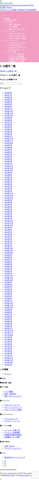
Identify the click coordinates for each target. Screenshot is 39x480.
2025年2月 (8, 134)
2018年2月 (8, 326)
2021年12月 (8, 221)
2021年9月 (8, 227)
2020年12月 (8, 248)
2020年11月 (8, 250)
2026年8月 (8, 93)
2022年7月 (8, 205)
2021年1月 (8, 246)
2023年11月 (8, 168)
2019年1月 (8, 301)
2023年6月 (8, 179)
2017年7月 (8, 342)
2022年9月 (8, 200)
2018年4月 (8, 321)
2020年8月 (8, 257)
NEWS (6, 18)
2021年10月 (8, 225)
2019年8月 (8, 285)
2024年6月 (8, 152)
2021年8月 (8, 230)
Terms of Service (24, 475)
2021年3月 (8, 241)
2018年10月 (8, 307)
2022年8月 (8, 202)
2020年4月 (8, 266)
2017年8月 (8, 339)
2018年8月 (8, 312)
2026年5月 (8, 99)
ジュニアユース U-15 (17, 43)
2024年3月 (8, 159)
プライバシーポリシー (13, 448)
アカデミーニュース (16, 50)
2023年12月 (8, 166)
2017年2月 (8, 353)
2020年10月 (8, 253)
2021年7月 (8, 232)
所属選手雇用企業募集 (17, 59)
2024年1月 (8, 163)
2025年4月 (8, 129)
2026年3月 (8, 104)
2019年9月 (8, 282)
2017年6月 (8, 344)
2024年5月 (8, 154)
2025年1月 (8, 136)
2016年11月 (8, 360)
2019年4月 (8, 294)
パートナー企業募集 (16, 56)
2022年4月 (8, 211)
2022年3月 (8, 214)
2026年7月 (8, 95)
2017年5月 (8, 346)
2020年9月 (8, 255)
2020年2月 (8, 271)
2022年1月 (8, 218)
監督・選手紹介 (15, 24)
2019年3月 (8, 296)
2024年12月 (8, 138)
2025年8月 (8, 120)
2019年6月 (8, 289)
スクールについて (16, 45)
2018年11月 (8, 305)
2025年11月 (8, 113)
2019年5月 (8, 291)
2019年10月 (8, 280)
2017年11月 (8, 333)
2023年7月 (8, 177)
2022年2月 (8, 216)
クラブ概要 (13, 27)
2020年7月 (8, 259)
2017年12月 (8, 330)
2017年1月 (8, 355)
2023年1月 (8, 191)
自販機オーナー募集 (16, 61)
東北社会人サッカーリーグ (14, 457)
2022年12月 (8, 193)
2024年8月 (8, 147)
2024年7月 (8, 150)
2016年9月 (8, 365)
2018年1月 (8, 328)
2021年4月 (8, 239)
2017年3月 (8, 351)
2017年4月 (8, 349)
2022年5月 (8, 209)
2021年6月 (8, 234)
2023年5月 (8, 182)
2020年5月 (8, 264)
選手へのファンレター (17, 29)
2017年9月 (8, 337)
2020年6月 (8, 262)
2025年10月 (8, 115)
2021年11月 (8, 223)
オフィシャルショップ (17, 36)
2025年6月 (8, 125)
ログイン (7, 374)
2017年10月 (8, 335)
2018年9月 (8, 310)
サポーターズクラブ (16, 34)
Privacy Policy (10, 475)
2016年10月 (8, 362)
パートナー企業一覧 (16, 54)
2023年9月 (8, 173)
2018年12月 (8, 303)
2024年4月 (8, 157)
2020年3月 (8, 269)
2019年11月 (8, 278)
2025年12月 (8, 111)
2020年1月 (8, 273)
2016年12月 (8, 358)
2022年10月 (8, 198)
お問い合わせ (9, 446)
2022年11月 (8, 195)
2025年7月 (8, 122)
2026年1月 (8, 109)
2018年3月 (8, 323)
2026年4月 (8, 102)
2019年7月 (8, 287)
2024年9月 (8, 145)
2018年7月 (8, 314)
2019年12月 (8, 275)
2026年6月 (8, 97)
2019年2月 (8, 298)
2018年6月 (8, 317)
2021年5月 (8, 237)
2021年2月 (8, 243)
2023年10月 (8, 170)
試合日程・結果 (10, 20)
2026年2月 (8, 106)
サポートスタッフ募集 (17, 38)
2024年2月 (8, 161)
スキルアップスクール (17, 47)
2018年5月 (8, 319)
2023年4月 (8, 184)
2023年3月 (8, 186)
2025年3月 (8, 131)
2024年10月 (8, 143)
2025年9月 (8, 118)
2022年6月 (8, 207)
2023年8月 (8, 175)
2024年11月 (8, 141)
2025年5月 (8, 127)
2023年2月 (8, 189)
